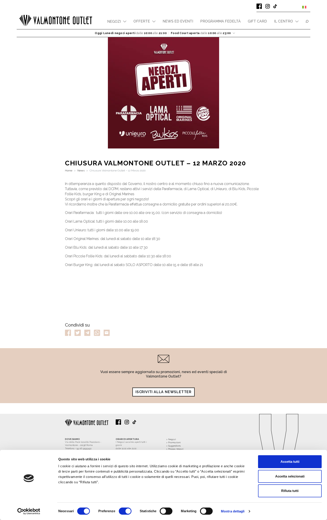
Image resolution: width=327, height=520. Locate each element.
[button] (116, 21)
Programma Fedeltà (220, 21)
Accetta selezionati (290, 476)
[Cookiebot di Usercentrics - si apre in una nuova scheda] (28, 511)
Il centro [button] (283, 21)
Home (68, 170)
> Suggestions (173, 446)
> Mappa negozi (175, 449)
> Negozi (171, 439)
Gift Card (257, 21)
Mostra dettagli (233, 511)
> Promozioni (173, 442)
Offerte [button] (141, 21)
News (81, 170)
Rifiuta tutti (290, 491)
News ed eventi (178, 21)
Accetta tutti (290, 461)
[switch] (125, 511)
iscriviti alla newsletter (163, 392)
